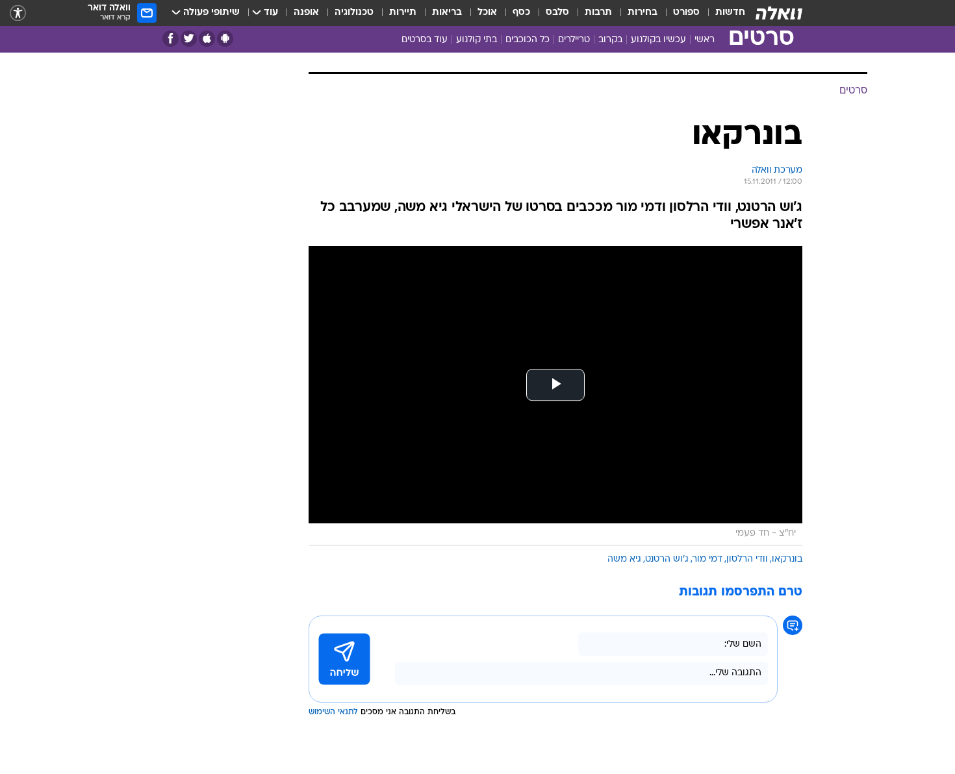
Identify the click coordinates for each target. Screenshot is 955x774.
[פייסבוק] (170, 39)
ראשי (704, 40)
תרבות (598, 13)
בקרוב (610, 40)
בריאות (447, 13)
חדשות (730, 13)
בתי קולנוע (476, 40)
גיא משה (624, 559)
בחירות (642, 13)
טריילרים (574, 40)
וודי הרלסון (747, 559)
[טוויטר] (189, 39)
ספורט (686, 13)
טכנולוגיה (354, 13)
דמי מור (707, 559)
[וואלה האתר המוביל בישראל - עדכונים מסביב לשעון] (779, 12)
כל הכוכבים (527, 40)
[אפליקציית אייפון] (207, 39)
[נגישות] (18, 13)
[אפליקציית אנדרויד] (225, 39)
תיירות (402, 13)
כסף (521, 13)
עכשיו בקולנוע (658, 40)
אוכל (487, 13)
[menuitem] (722, 13)
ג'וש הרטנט (667, 559)
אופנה (306, 13)
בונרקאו (787, 559)
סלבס (557, 13)
